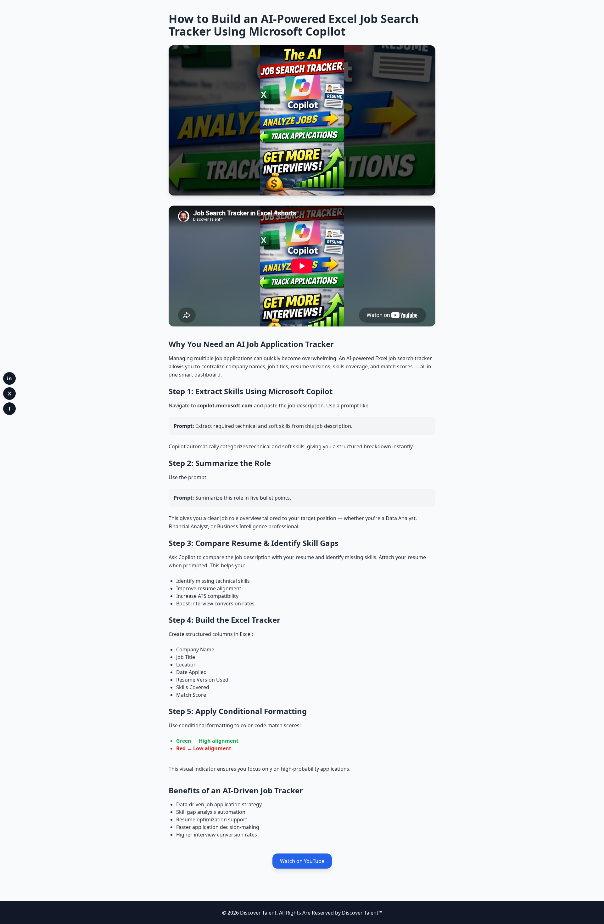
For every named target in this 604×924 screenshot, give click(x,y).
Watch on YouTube (302, 861)
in (9, 378)
